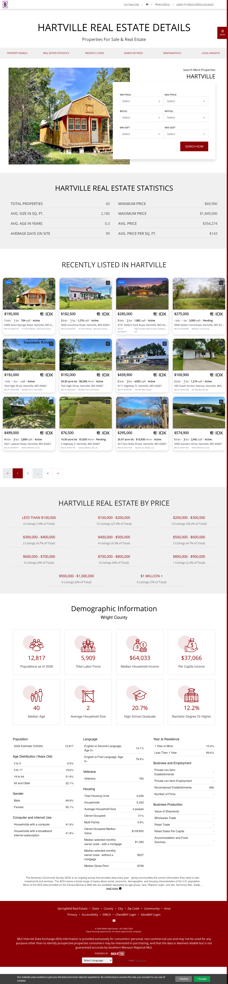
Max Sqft (170, 127)
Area (167, 908)
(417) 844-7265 (131, 4)
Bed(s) (123, 110)
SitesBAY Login (150, 915)
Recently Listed (94, 53)
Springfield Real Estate (72, 908)
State (95, 908)
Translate (140, 960)
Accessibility (90, 915)
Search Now (194, 146)
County (108, 908)
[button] (222, 33)
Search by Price (133, 53)
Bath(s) (169, 110)
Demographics (172, 53)
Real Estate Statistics (56, 53)
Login (179, 4)
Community (152, 908)
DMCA (107, 915)
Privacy (72, 915)
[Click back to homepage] (4, 4)
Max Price (171, 94)
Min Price (125, 94)
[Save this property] (51, 283)
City (120, 908)
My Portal (164, 4)
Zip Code (133, 908)
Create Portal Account (200, 4)
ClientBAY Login (125, 915)
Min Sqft (125, 127)
